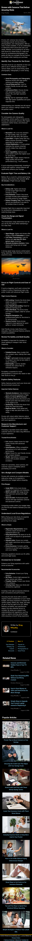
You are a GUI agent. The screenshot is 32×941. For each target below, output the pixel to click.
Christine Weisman (16, 683)
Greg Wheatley (5, 13)
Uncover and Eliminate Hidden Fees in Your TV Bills (19, 665)
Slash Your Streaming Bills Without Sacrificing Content (20, 678)
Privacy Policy (16, 938)
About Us (18, 940)
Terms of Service (9, 940)
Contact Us (25, 940)
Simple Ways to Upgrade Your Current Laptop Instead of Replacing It (19, 703)
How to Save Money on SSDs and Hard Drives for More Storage (19, 691)
